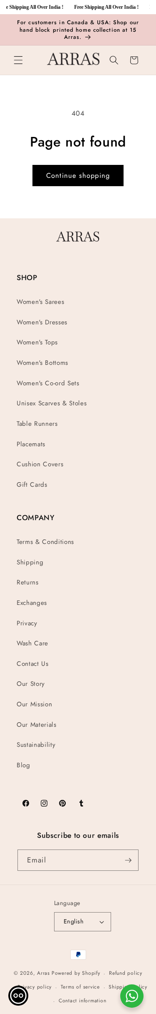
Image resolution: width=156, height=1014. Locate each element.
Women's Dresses (42, 322)
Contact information (82, 1000)
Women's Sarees (40, 301)
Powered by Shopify (76, 973)
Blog (23, 765)
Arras (43, 973)
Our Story (31, 683)
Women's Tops (37, 342)
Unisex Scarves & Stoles (52, 403)
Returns (28, 582)
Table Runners (37, 423)
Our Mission (34, 704)
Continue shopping (78, 175)
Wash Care (32, 643)
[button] (18, 60)
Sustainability (36, 744)
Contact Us (33, 663)
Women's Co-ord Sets (48, 383)
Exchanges (32, 602)
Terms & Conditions (45, 541)
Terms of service (80, 987)
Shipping (30, 562)
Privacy (27, 623)
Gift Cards (32, 484)
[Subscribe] (128, 860)
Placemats (31, 444)
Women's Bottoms (42, 362)
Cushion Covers (40, 464)
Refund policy (125, 973)
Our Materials (37, 724)
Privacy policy (34, 987)
